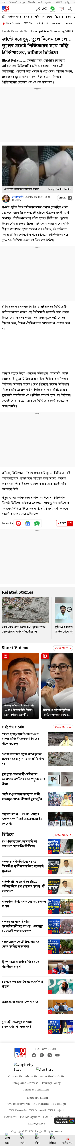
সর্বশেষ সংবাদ (13, 727)
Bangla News (10, 32)
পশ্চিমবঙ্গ (39, 17)
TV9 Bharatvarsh (18, 1104)
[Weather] (39, 9)
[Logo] (5, 9)
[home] (3, 17)
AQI (45, 9)
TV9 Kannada (18, 1110)
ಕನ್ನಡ (22, 2)
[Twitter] (42, 1055)
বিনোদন (59, 17)
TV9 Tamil (10, 1117)
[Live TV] (60, 9)
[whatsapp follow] (37, 523)
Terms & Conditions (36, 1090)
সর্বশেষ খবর (14, 17)
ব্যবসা (68, 17)
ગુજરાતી (49, 2)
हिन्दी (4, 2)
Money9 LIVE (36, 1124)
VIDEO (28, 24)
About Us (31, 1076)
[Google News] (27, 523)
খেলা (49, 17)
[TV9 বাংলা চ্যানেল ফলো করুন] (52, 9)
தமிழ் (67, 2)
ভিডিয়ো (8, 834)
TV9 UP (47, 1117)
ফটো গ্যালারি (42, 24)
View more (61, 648)
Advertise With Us (52, 1076)
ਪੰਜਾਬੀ (59, 2)
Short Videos (15, 648)
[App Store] (47, 1070)
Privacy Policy (51, 1083)
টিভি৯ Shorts (13, 24)
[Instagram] (50, 1055)
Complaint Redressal (25, 1083)
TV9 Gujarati (37, 1110)
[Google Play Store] (25, 1067)
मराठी (40, 2)
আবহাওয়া (56, 24)
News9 (13, 2)
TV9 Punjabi (56, 1110)
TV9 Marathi (40, 1104)
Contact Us (15, 1076)
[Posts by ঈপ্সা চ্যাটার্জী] (6, 199)
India (24, 32)
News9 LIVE (62, 1117)
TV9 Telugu (58, 1104)
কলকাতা (28, 17)
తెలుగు (31, 2)
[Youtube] (18, 523)
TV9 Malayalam (30, 1117)
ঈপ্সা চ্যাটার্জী (17, 197)
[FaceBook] (34, 1055)
